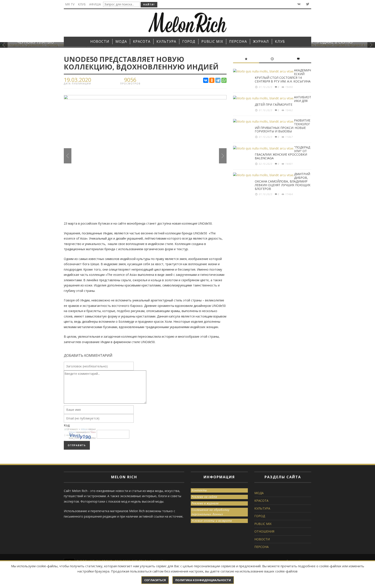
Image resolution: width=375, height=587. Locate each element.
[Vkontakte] (298, 4)
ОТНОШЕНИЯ (264, 531)
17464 (289, 194)
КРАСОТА (261, 500)
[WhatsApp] (224, 80)
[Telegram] (217, 80)
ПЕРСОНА (261, 547)
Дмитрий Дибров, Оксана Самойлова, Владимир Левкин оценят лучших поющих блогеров (282, 181)
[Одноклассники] (211, 80)
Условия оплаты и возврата (212, 521)
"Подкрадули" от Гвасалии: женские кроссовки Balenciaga (282, 152)
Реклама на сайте (204, 497)
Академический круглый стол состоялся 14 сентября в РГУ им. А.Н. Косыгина (283, 75)
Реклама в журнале (205, 503)
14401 (289, 163)
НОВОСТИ (262, 539)
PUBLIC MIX (262, 524)
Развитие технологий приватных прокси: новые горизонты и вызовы (282, 125)
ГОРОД (259, 516)
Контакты (199, 490)
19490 (289, 87)
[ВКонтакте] (205, 80)
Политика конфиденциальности (203, 580)
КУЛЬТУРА (262, 508)
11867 (289, 136)
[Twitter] (307, 4)
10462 (289, 110)
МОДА (259, 493)
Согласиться (155, 580)
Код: (67, 425)
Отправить (77, 445)
